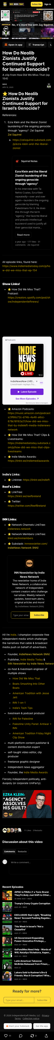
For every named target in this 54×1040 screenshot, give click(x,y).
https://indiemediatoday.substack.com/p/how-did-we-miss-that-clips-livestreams (29, 447)
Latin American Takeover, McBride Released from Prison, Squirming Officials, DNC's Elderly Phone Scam (32, 963)
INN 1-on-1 (19, 702)
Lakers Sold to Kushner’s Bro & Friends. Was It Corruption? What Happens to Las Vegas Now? (32, 974)
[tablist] (15, 851)
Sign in (47, 4)
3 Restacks (37, 830)
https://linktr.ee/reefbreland (24, 496)
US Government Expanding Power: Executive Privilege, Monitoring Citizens (29, 940)
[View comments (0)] (20, 1036)
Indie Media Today (31, 659)
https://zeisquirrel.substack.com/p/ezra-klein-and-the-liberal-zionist (32, 144)
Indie (4, 84)
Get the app (42, 1026)
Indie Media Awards (36, 772)
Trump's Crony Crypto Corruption (32, 903)
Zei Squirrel (14, 134)
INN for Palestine (23, 718)
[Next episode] (10, 36)
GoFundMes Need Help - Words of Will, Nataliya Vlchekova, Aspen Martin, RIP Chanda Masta (32, 951)
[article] (27, 895)
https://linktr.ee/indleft (36, 479)
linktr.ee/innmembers (20, 538)
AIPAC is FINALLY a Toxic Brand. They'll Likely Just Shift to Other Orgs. (31, 894)
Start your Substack (19, 1026)
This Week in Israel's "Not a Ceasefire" (28, 928)
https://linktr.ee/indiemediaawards (28, 460)
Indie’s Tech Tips (23, 707)
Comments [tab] (9, 851)
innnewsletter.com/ (35, 543)
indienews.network (19, 528)
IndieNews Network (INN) (23, 547)
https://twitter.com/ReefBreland (27, 505)
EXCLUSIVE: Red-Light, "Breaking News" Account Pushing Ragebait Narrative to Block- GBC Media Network (32, 917)
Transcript (38, 44)
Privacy (45, 1015)
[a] (7, 895)
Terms (18, 1018)
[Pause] (3, 36)
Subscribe (36, 4)
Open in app (15, 44)
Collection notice (31, 1018)
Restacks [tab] (22, 851)
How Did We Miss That (26, 678)
